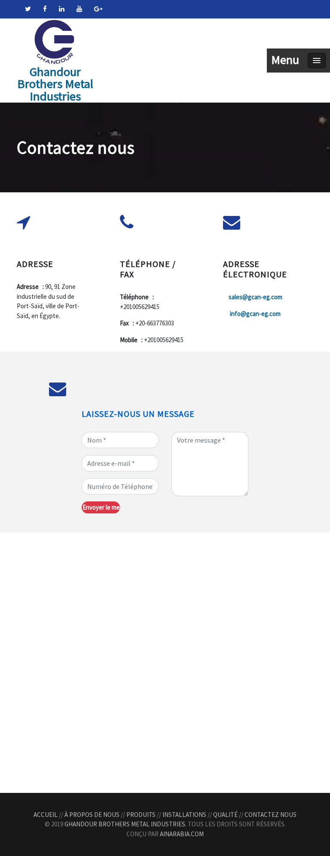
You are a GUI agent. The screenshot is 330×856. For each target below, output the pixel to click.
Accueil (46, 814)
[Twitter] (28, 9)
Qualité (225, 814)
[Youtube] (79, 9)
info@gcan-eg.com (255, 314)
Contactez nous (270, 814)
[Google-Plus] (98, 9)
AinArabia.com (182, 834)
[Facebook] (45, 9)
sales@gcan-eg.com (255, 297)
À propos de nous (91, 814)
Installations (184, 814)
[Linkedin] (61, 9)
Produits (141, 814)
